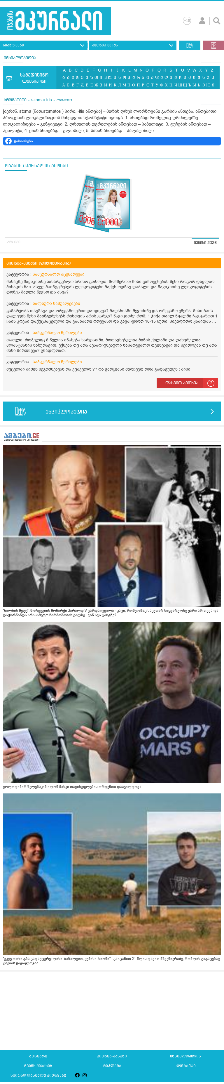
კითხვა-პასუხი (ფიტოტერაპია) (38, 263)
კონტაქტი (186, 1066)
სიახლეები (13, 45)
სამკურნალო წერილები (57, 333)
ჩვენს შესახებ (38, 1066)
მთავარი (38, 1056)
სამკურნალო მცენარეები (59, 274)
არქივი (13, 242)
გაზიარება (23, 141)
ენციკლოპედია (20, 58)
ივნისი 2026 (205, 243)
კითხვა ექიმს (105, 45)
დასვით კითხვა (181, 383)
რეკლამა (112, 1066)
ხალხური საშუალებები (56, 303)
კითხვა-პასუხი (112, 1056)
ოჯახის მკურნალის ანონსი (36, 166)
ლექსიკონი (34, 78)
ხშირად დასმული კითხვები (38, 1075)
